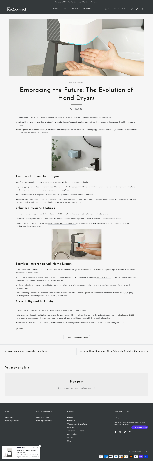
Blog (69, 441)
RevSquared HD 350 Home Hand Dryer (62, 223)
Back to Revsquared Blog (78, 337)
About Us (70, 417)
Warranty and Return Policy (77, 424)
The (17, 130)
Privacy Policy (72, 427)
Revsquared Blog (78, 82)
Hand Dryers (9, 417)
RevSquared (13, 451)
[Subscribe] (146, 417)
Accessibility (72, 434)
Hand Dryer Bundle (12, 420)
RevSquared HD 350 (103, 277)
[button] (131, 9)
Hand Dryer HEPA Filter (44, 420)
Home (70, 82)
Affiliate (70, 437)
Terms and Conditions (75, 431)
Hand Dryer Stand (42, 417)
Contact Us (71, 420)
